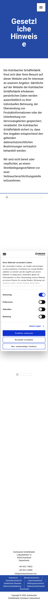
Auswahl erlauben (24, 340)
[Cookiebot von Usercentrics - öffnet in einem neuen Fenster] (35, 254)
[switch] (42, 302)
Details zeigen (35, 326)
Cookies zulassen (24, 333)
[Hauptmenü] (41, 7)
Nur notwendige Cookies (24, 346)
